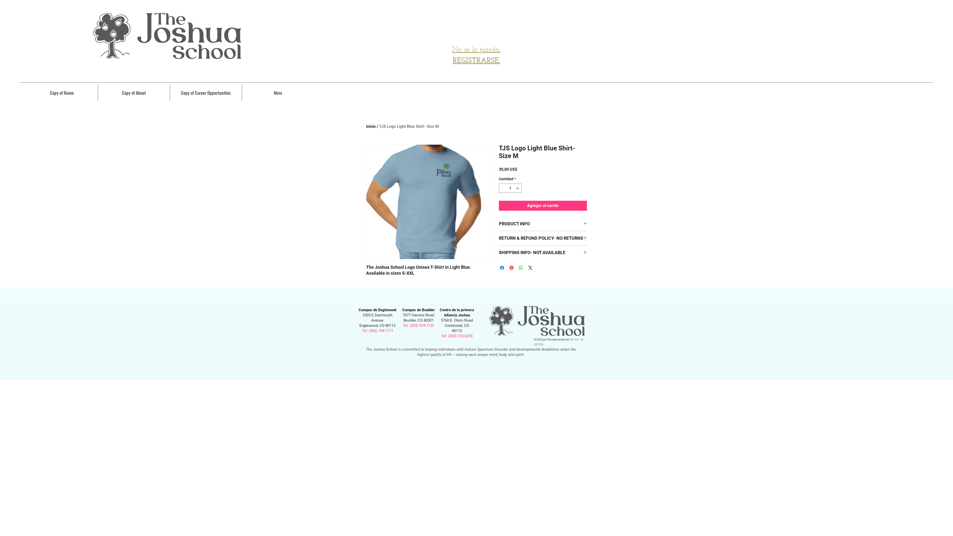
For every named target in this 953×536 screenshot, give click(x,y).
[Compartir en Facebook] (502, 268)
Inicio (371, 126)
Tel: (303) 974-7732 (418, 325)
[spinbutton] (510, 188)
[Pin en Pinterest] (511, 268)
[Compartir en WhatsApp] (521, 268)
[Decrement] (503, 188)
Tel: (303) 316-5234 (457, 336)
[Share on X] (530, 268)
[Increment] (518, 188)
